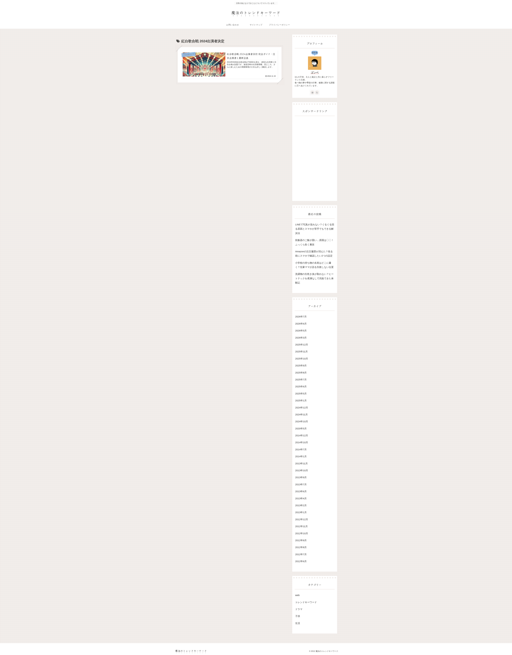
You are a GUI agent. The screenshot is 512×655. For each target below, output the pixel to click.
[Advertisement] (315, 158)
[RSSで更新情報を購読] (317, 92)
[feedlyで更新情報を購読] (312, 92)
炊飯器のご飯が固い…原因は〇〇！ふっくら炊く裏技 (314, 242)
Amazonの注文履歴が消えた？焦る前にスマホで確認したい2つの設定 (314, 253)
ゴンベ (315, 72)
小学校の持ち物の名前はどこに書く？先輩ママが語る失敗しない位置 (314, 265)
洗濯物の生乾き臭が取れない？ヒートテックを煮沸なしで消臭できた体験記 (314, 278)
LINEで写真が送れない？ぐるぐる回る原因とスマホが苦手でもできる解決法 (314, 229)
